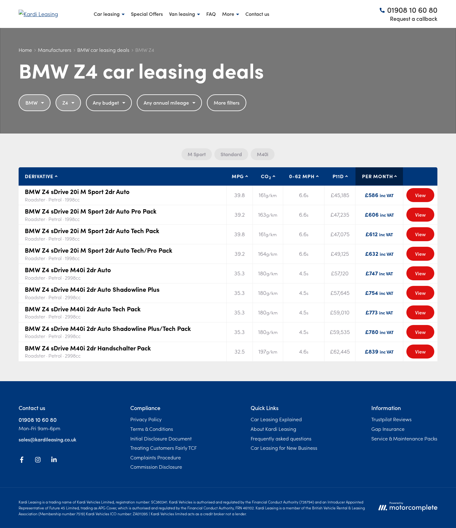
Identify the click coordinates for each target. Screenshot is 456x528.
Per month (377, 176)
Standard (231, 154)
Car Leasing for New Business (284, 447)
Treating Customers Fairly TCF (163, 447)
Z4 (65, 102)
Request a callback (413, 18)
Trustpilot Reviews (391, 419)
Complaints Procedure (155, 457)
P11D (338, 176)
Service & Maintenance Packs (404, 438)
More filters (226, 102)
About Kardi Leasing (273, 428)
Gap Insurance (388, 428)
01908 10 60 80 (38, 419)
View (420, 195)
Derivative (39, 176)
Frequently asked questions (281, 438)
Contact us (257, 13)
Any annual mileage (166, 102)
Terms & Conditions (151, 428)
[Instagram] (38, 460)
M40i (262, 154)
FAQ (211, 13)
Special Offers (147, 13)
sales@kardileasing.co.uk (47, 439)
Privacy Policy (146, 419)
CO (266, 176)
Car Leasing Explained (276, 419)
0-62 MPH (301, 176)
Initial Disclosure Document (161, 438)
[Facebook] (22, 460)
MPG (238, 176)
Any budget (106, 102)
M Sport (197, 154)
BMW (31, 102)
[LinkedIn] (54, 460)
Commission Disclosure (156, 466)
